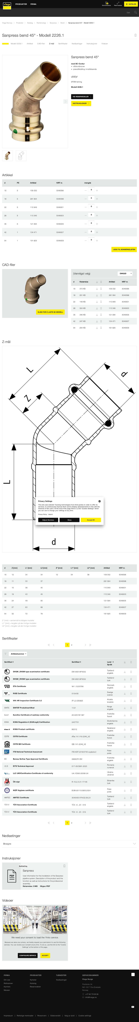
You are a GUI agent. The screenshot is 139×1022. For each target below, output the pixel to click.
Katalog (30, 23)
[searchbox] (67, 12)
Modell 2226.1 (16, 44)
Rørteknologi (41, 23)
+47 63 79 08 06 (91, 994)
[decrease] (85, 190)
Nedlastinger (77, 44)
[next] (65, 101)
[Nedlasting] (97, 288)
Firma (7, 975)
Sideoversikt (55, 1016)
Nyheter (33, 980)
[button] (69, 843)
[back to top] (133, 974)
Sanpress (53, 23)
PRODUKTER (36, 975)
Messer (7, 990)
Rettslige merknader (25, 1016)
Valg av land (69, 1016)
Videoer (105, 44)
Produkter (19, 23)
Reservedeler (35, 987)
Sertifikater (62, 44)
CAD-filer (41, 44)
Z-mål (51, 44)
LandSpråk (109, 663)
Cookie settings (84, 1016)
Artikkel (30, 44)
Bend (63, 23)
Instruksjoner (92, 44)
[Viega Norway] (7, 4)
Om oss (7, 980)
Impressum (8, 1016)
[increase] (97, 190)
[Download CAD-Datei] (97, 281)
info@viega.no (91, 997)
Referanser (8, 983)
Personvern (41, 1016)
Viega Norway (7, 23)
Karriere (7, 987)
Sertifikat (8, 662)
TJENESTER (61, 975)
